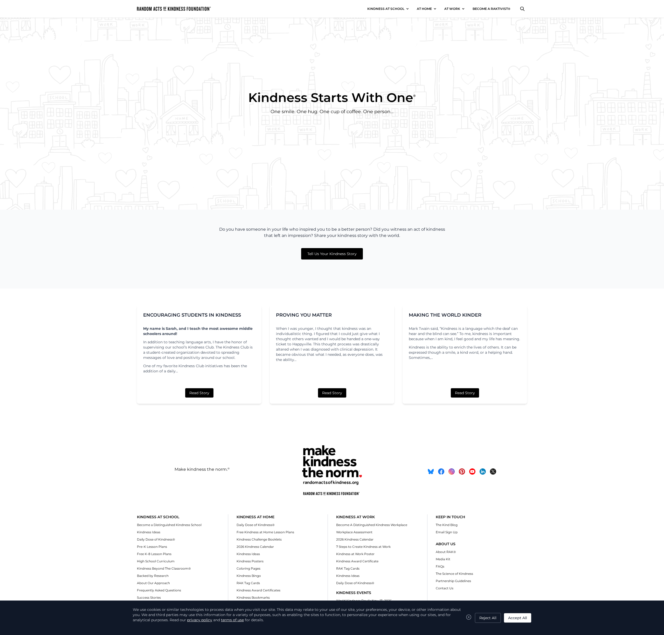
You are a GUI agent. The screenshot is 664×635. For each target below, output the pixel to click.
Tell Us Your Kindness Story (332, 253)
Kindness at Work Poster (355, 554)
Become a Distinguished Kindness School (169, 525)
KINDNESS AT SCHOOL (385, 9)
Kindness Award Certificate (357, 561)
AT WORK (452, 9)
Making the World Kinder (445, 315)
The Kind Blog (447, 525)
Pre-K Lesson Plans (152, 547)
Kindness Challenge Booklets (259, 539)
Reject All (487, 618)
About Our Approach (153, 583)
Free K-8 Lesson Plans (154, 554)
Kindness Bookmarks (253, 597)
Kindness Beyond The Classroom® (164, 568)
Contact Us (444, 588)
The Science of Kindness (454, 574)
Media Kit (443, 559)
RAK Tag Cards (248, 583)
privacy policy (199, 620)
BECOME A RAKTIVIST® (491, 9)
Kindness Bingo (249, 576)
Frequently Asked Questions (159, 590)
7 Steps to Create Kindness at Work (363, 547)
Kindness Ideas (148, 532)
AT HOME (424, 9)
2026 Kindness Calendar (255, 547)
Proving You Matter (304, 315)
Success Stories (149, 597)
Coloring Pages (248, 568)
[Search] (522, 8)
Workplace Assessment (354, 532)
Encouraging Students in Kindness (192, 315)
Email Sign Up (447, 532)
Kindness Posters (250, 561)
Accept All (517, 618)
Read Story (199, 393)
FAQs (440, 566)
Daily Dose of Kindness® (156, 539)
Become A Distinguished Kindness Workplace (371, 525)
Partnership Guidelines (453, 581)
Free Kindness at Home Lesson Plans (265, 532)
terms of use (232, 620)
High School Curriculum (156, 561)
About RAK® (446, 552)
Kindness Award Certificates (258, 590)
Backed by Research (153, 576)
